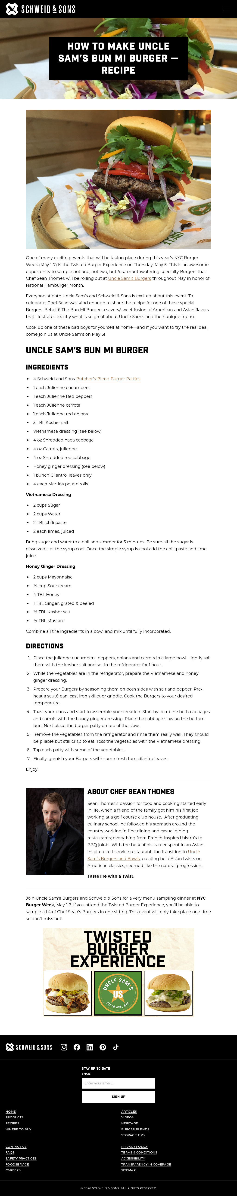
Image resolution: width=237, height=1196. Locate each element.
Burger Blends (135, 1129)
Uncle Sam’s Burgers (129, 278)
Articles (129, 1111)
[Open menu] (226, 9)
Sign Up (118, 1097)
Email (86, 1074)
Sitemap (128, 1170)
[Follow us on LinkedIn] (89, 1047)
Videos (127, 1117)
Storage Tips (133, 1135)
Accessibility (133, 1158)
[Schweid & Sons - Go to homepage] (40, 9)
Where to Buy (18, 1129)
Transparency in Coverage (146, 1164)
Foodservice (17, 1164)
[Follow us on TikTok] (115, 1047)
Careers (13, 1170)
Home (11, 1111)
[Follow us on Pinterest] (102, 1047)
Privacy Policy (134, 1146)
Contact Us (16, 1146)
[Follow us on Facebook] (76, 1047)
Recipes (12, 1123)
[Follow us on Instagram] (64, 1047)
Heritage (129, 1123)
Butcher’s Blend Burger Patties (108, 378)
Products (14, 1117)
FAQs (10, 1152)
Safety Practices (21, 1158)
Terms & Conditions (139, 1152)
